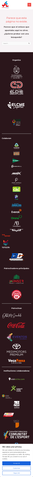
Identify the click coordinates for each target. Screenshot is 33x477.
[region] (16, 460)
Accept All (16, 463)
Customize (16, 468)
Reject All (16, 473)
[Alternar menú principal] (29, 5)
